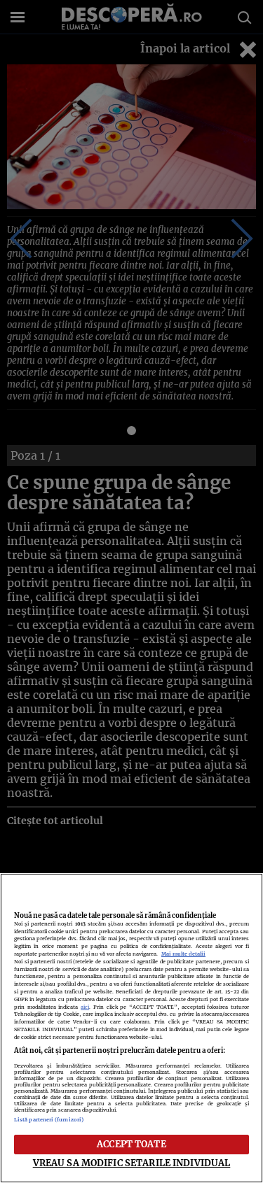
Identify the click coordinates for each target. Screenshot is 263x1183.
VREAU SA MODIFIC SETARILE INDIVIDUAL (132, 1162)
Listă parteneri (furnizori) (48, 1120)
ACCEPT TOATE (131, 1143)
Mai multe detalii (183, 954)
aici (85, 1007)
